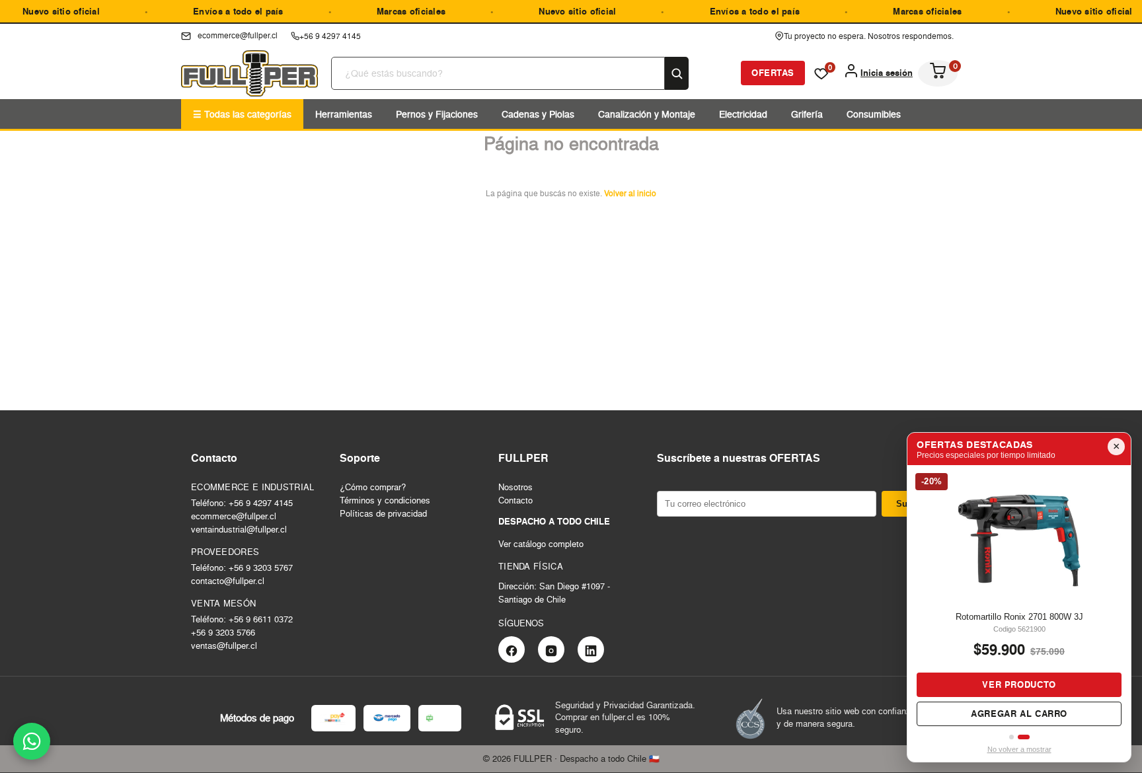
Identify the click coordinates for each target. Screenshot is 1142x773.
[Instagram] (551, 649)
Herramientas (343, 114)
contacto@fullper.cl (227, 581)
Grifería (807, 114)
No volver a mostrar (1019, 749)
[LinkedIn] (591, 649)
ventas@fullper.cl (224, 645)
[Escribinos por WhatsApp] (31, 741)
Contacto (515, 500)
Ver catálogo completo (541, 544)
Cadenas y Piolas (538, 114)
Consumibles (874, 114)
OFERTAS (772, 73)
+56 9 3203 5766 (223, 632)
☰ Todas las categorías (242, 114)
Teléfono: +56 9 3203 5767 (242, 567)
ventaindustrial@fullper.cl (239, 529)
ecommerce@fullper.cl (233, 516)
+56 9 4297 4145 (330, 36)
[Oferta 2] (1024, 737)
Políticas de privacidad (383, 513)
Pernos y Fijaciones (437, 114)
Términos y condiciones (385, 500)
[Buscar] (677, 73)
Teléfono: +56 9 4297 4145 (242, 503)
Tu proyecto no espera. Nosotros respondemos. (869, 36)
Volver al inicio (630, 193)
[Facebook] (511, 649)
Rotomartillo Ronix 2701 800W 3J (1038, 617)
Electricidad (743, 114)
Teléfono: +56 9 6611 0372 (242, 619)
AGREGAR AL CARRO (1039, 713)
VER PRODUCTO (1039, 684)
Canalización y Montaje (646, 114)
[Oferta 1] (1012, 737)
